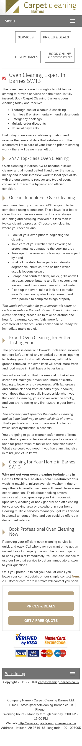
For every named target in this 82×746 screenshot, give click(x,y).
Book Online (60, 55)
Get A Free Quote (41, 621)
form (75, 576)
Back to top (15, 673)
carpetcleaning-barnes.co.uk (58, 682)
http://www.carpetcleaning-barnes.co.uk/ (47, 723)
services (25, 37)
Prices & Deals (56, 37)
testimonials (26, 57)
